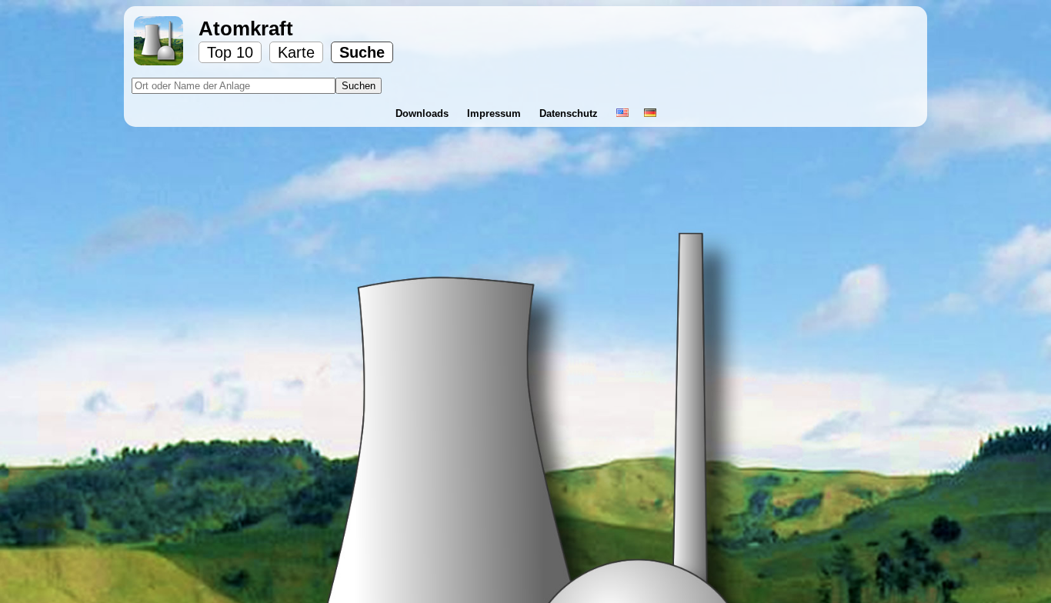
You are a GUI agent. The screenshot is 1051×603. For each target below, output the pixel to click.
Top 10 (230, 52)
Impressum (495, 113)
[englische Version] (622, 113)
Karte (296, 52)
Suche (362, 52)
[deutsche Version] (650, 113)
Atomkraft (246, 28)
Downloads (423, 113)
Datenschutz (570, 113)
